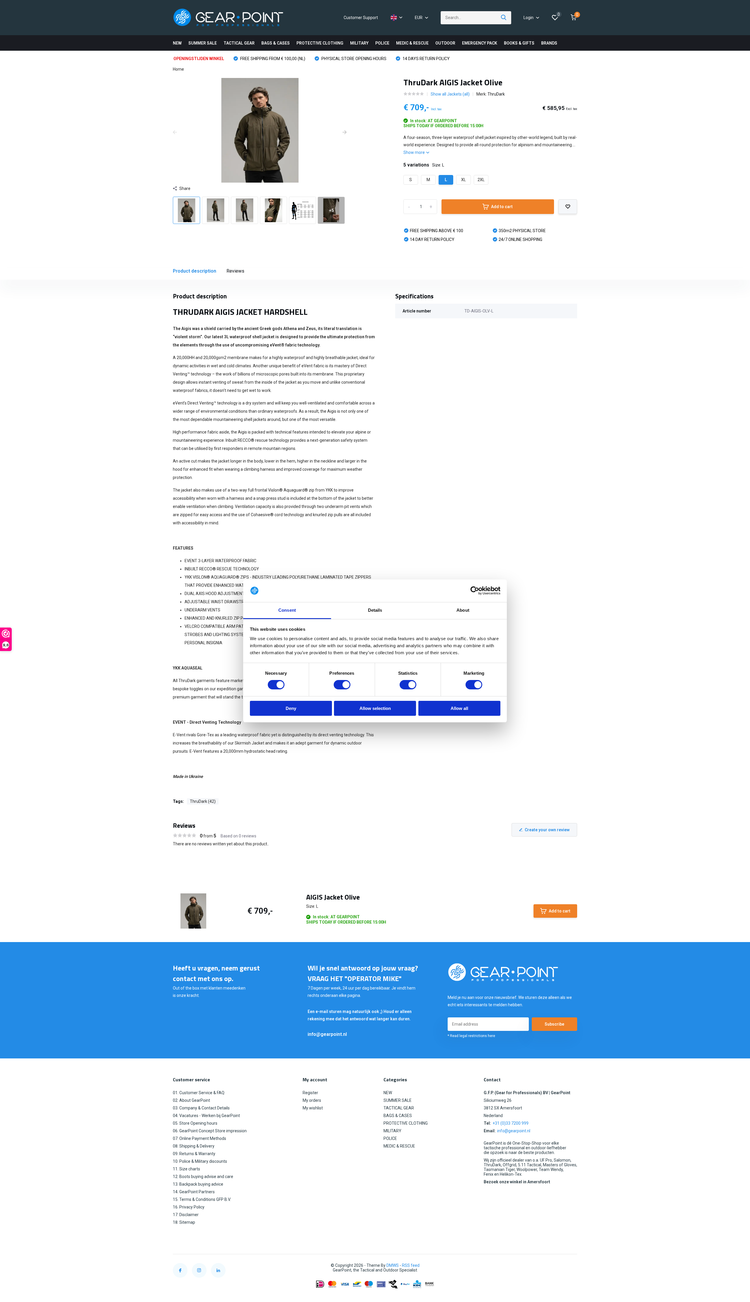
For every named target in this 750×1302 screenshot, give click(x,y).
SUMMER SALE (202, 43)
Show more (414, 152)
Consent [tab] (287, 610)
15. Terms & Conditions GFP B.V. (202, 1199)
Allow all (459, 708)
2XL (481, 179)
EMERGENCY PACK (479, 43)
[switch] (342, 684)
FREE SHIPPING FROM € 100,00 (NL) (272, 58)
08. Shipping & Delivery (193, 1146)
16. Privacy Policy (188, 1207)
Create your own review (547, 829)
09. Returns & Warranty (194, 1153)
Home (178, 69)
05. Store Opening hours (195, 1123)
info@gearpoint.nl (327, 1034)
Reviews (235, 271)
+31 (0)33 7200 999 (510, 1123)
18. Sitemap (184, 1222)
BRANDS (549, 43)
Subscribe (554, 1024)
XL (463, 179)
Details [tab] (375, 610)
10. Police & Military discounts (200, 1161)
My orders (312, 1100)
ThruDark (496, 94)
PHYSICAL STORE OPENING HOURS (353, 58)
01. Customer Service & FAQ (198, 1092)
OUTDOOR (445, 43)
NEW (177, 43)
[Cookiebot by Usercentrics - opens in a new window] (474, 590)
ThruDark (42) (203, 801)
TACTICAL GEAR (239, 43)
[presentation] (175, 132)
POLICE (382, 43)
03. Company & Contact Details (201, 1108)
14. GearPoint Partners (194, 1191)
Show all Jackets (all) (450, 94)
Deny (291, 708)
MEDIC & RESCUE (412, 43)
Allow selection (375, 708)
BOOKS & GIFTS (519, 43)
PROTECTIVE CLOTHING (319, 43)
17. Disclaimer (186, 1214)
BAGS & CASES (275, 43)
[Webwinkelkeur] (571, 1265)
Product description (194, 271)
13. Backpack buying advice (198, 1184)
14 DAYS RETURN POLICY (426, 58)
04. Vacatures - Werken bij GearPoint (206, 1115)
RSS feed (411, 1265)
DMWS (392, 1265)
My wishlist (313, 1108)
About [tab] (462, 610)
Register (310, 1092)
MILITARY (359, 43)
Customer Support (361, 17)
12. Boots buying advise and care (203, 1176)
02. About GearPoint (191, 1100)
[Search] (504, 17)
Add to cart (502, 206)
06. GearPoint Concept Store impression (210, 1130)
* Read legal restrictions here (471, 1036)
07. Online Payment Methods (199, 1138)
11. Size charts (186, 1169)
